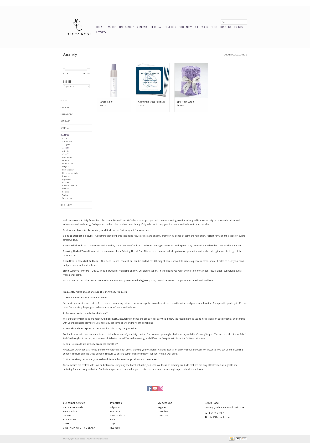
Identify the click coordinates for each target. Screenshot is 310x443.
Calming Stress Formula (151, 101)
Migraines (66, 179)
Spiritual (156, 26)
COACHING (226, 26)
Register (161, 407)
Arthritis (65, 151)
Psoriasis (65, 188)
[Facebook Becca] (149, 388)
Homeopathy (67, 170)
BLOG (214, 26)
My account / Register (237, 2)
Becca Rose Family (73, 407)
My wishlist (163, 415)
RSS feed (115, 427)
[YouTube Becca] (155, 388)
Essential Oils (67, 163)
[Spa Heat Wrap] (191, 80)
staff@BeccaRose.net (220, 417)
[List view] (69, 81)
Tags (112, 423)
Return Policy (70, 411)
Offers (113, 419)
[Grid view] (65, 81)
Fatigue (65, 166)
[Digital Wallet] (241, 438)
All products (116, 407)
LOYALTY (101, 32)
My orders (162, 411)
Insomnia (66, 176)
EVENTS (238, 26)
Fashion (111, 26)
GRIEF (66, 423)
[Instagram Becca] (160, 388)
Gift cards (201, 26)
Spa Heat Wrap (185, 101)
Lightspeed (103, 438)
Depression (67, 157)
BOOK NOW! (185, 26)
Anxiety (243, 54)
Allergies (66, 144)
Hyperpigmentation (70, 173)
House (100, 26)
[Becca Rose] (79, 27)
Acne (64, 138)
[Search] (223, 22)
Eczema (65, 160)
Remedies (170, 26)
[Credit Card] (231, 438)
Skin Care (142, 26)
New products (117, 415)
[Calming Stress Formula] (153, 80)
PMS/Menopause (69, 185)
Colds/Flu (66, 154)
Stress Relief (106, 101)
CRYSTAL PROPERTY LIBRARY (79, 427)
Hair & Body (126, 26)
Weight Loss (67, 198)
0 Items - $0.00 (213, 2)
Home (225, 54)
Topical (65, 195)
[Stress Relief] (114, 80)
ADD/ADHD (67, 141)
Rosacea (65, 192)
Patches (65, 182)
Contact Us (69, 415)
